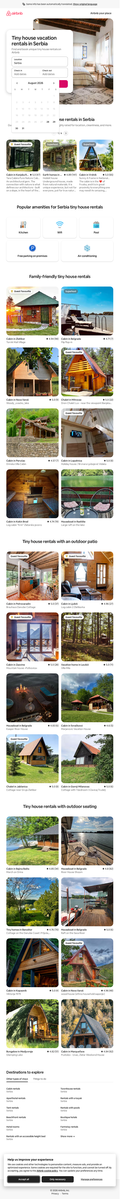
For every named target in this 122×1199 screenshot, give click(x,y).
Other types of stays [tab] (17, 1078)
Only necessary (58, 1179)
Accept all (23, 1179)
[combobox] (39, 63)
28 (48, 121)
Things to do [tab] (39, 1078)
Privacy (55, 1193)
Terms (65, 1193)
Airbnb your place (100, 13)
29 (54, 121)
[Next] (65, 133)
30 (16, 128)
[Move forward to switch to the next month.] (54, 83)
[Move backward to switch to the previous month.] (17, 83)
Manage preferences (91, 1179)
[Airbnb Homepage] (14, 13)
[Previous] (54, 133)
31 (23, 128)
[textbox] (25, 74)
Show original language (85, 4)
